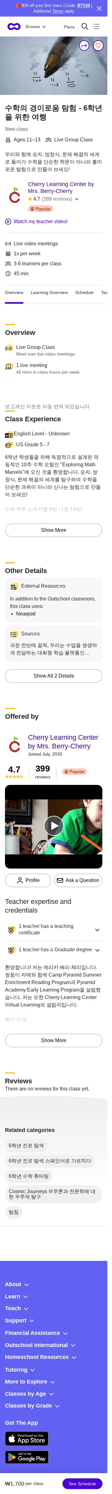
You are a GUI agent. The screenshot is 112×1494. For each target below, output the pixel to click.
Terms (57, 11)
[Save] (98, 45)
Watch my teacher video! (41, 221)
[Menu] (96, 26)
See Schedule (82, 1483)
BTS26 (83, 5)
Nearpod (25, 613)
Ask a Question (82, 880)
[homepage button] (14, 26)
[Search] (85, 26)
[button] (53, 929)
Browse (33, 26)
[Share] (84, 45)
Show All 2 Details (54, 675)
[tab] (14, 292)
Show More (53, 530)
